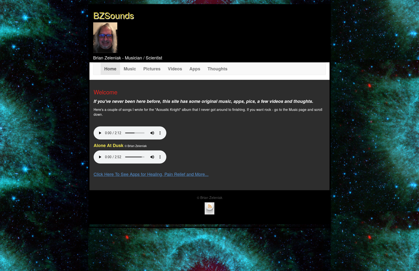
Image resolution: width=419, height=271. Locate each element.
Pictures (152, 69)
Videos (175, 69)
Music (130, 69)
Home (112, 68)
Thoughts (217, 69)
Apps (194, 69)
